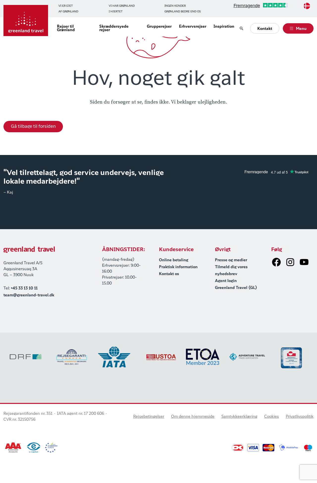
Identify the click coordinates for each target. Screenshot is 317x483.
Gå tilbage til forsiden (33, 127)
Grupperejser (159, 26)
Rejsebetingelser (148, 416)
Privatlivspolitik (300, 416)
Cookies (271, 416)
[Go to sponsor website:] (26, 356)
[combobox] (307, 6)
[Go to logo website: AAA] (13, 447)
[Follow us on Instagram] (290, 262)
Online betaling (173, 260)
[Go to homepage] (25, 20)
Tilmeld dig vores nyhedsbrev (231, 270)
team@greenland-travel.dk (28, 295)
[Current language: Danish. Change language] (307, 6)
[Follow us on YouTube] (304, 262)
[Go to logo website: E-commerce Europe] (51, 447)
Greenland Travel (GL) (236, 288)
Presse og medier (231, 260)
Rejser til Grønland (66, 28)
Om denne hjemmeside (192, 416)
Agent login (226, 281)
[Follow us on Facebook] (276, 262)
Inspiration (223, 26)
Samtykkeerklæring (239, 416)
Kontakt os (169, 274)
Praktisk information (178, 267)
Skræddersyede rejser (114, 28)
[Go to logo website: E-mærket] (33, 447)
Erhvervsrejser (192, 26)
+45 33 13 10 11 (24, 288)
